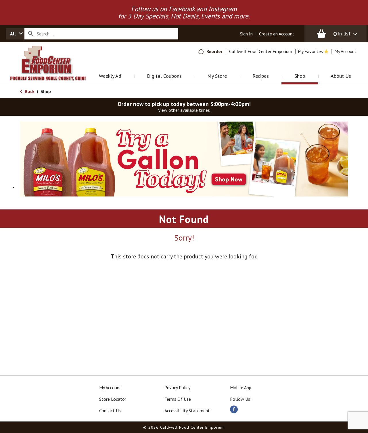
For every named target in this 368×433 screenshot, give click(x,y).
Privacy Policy (177, 387)
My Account (110, 387)
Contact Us (110, 410)
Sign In (246, 34)
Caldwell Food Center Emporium (260, 51)
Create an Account (276, 34)
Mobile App (240, 387)
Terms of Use (177, 399)
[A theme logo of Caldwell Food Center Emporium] (53, 70)
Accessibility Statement (187, 410)
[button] (184, 158)
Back (29, 91)
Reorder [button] (214, 51)
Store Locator (112, 399)
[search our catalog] (30, 33)
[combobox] (15, 33)
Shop (46, 91)
